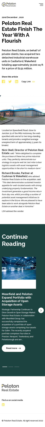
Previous (41, 302)
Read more (11, 348)
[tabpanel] (22, 308)
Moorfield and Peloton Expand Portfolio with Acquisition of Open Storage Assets (17, 299)
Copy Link (26, 81)
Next (41, 310)
